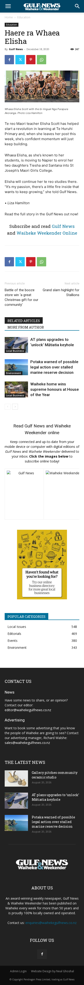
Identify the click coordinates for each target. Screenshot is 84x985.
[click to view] (24, 494)
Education (23, 17)
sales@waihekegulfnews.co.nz (27, 742)
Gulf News (16, 49)
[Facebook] (9, 59)
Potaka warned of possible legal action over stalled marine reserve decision (54, 367)
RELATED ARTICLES (23, 321)
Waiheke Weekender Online (47, 233)
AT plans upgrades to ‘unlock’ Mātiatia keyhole (55, 797)
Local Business (15, 350)
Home (9, 17)
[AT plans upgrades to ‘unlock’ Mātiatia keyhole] (16, 345)
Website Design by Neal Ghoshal (52, 971)
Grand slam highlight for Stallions (61, 292)
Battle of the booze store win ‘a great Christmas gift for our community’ (21, 297)
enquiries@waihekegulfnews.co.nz (51, 922)
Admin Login (18, 971)
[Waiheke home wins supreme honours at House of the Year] (16, 389)
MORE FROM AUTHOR (25, 327)
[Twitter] (20, 59)
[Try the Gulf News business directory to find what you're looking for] (42, 564)
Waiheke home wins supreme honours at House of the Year (54, 389)
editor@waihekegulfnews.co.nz (28, 710)
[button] (7, 6)
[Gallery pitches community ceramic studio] (16, 778)
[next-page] (15, 407)
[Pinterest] (30, 59)
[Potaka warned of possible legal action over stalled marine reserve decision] (16, 367)
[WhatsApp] (41, 59)
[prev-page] (7, 407)
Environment (13, 373)
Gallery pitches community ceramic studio (54, 774)
